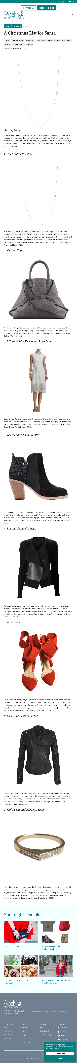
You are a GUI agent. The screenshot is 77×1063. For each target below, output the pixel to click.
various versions (30, 328)
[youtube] (70, 2)
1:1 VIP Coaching (45, 1035)
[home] (14, 15)
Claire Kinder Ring (39, 898)
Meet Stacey (8, 1031)
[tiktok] (63, 2)
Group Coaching (45, 1031)
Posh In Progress (34, 1059)
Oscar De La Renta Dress (14, 427)
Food (23, 1031)
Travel (24, 1039)
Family (24, 1035)
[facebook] (73, 2)
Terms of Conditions (32, 1055)
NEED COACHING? (46, 8)
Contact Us (7, 1038)
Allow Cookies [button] (60, 1053)
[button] (66, 14)
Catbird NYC (34, 887)
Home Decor (26, 1043)
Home (6, 1027)
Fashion (24, 1027)
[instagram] (60, 2)
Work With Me (8, 1035)
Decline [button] (59, 1058)
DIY (41, 1027)
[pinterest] (66, 2)
